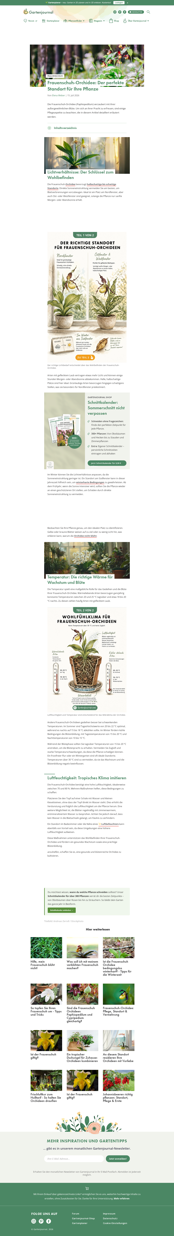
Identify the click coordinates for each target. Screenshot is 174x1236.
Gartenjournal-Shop (83, 1218)
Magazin (98, 20)
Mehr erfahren (122, 1198)
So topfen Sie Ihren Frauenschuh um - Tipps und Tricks (46, 1011)
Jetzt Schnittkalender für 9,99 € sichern (106, 464)
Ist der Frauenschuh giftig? (43, 1056)
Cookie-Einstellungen (115, 1223)
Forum (31, 20)
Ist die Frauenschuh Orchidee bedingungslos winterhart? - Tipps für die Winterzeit (117, 968)
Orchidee (70, 184)
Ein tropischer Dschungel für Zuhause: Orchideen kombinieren (82, 1057)
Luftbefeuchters (110, 824)
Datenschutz (110, 1218)
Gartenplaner (53, 20)
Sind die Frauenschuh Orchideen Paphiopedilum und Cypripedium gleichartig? (81, 1014)
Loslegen (119, 2)
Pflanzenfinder (75, 20)
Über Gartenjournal (137, 20)
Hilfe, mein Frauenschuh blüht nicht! (43, 964)
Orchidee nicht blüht (85, 535)
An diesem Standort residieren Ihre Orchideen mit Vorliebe (118, 1057)
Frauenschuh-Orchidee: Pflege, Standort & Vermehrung (118, 1011)
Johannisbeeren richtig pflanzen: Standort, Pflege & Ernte (118, 1097)
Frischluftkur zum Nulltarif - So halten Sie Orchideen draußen (46, 1097)
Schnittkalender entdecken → (61, 910)
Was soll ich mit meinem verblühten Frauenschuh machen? (82, 964)
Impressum (109, 1213)
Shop (116, 20)
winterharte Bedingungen (90, 482)
